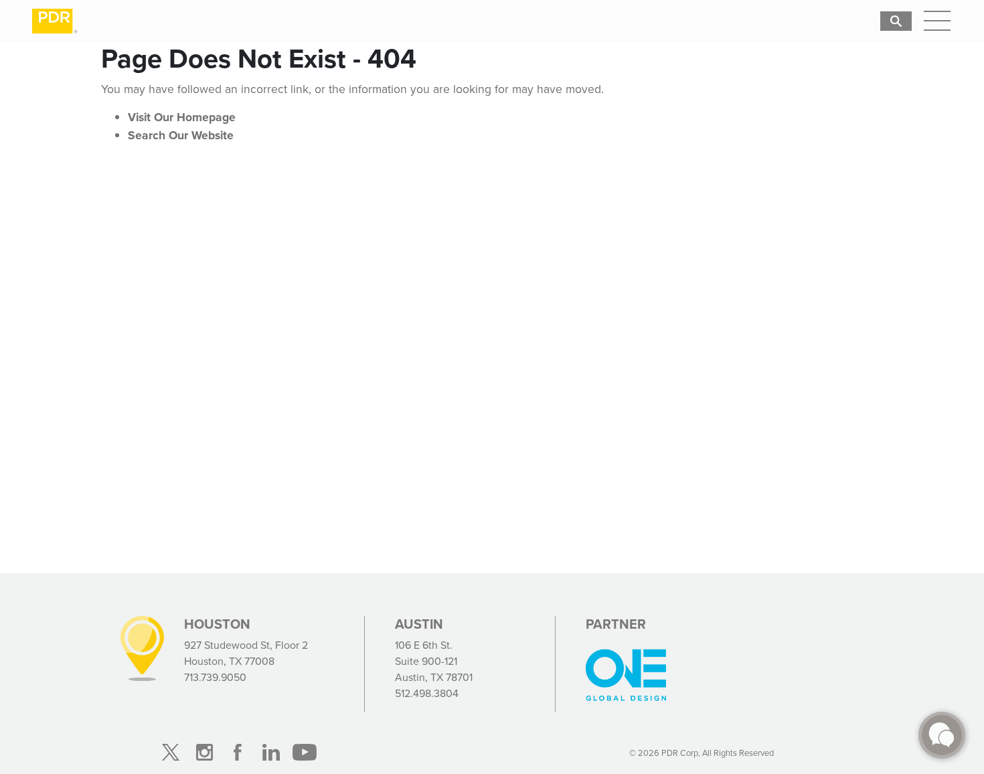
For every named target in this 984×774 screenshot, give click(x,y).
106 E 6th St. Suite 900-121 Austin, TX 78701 (434, 661)
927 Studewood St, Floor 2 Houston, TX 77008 (246, 653)
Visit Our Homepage (182, 117)
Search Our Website (181, 135)
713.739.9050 (215, 677)
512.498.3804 (427, 693)
